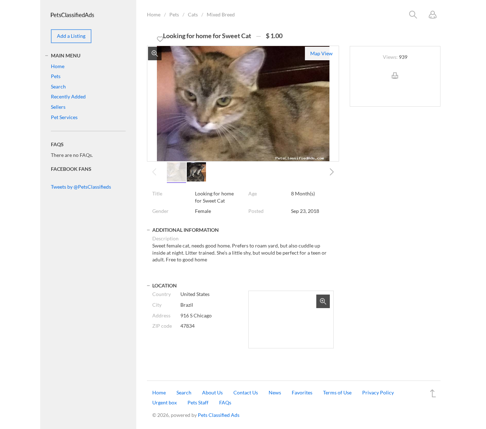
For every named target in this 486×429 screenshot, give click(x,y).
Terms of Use (337, 392)
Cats (193, 14)
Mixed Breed (221, 14)
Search (58, 86)
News (275, 392)
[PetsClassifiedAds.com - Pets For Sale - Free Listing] (72, 14)
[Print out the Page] (395, 81)
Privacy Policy (378, 392)
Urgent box (164, 402)
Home (153, 14)
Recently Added (68, 96)
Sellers (58, 107)
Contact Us (245, 392)
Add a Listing (71, 36)
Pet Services (64, 117)
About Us (212, 392)
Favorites (302, 392)
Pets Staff (197, 402)
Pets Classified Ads (218, 415)
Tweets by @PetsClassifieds (81, 187)
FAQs (225, 402)
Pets (174, 14)
